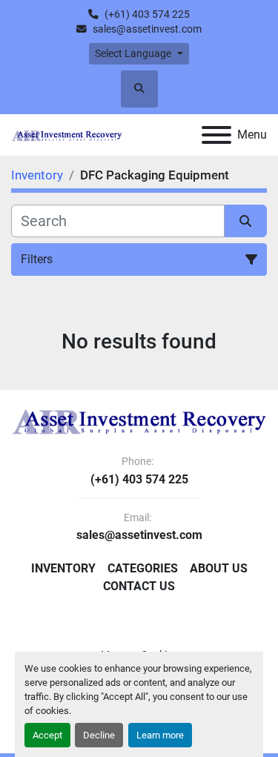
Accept (47, 735)
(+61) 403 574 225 (147, 14)
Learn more (160, 735)
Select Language (133, 53)
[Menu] (216, 135)
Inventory (63, 568)
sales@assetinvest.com (147, 29)
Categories (142, 568)
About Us (219, 568)
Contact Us (139, 586)
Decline (99, 735)
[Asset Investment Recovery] (139, 421)
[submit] (246, 221)
